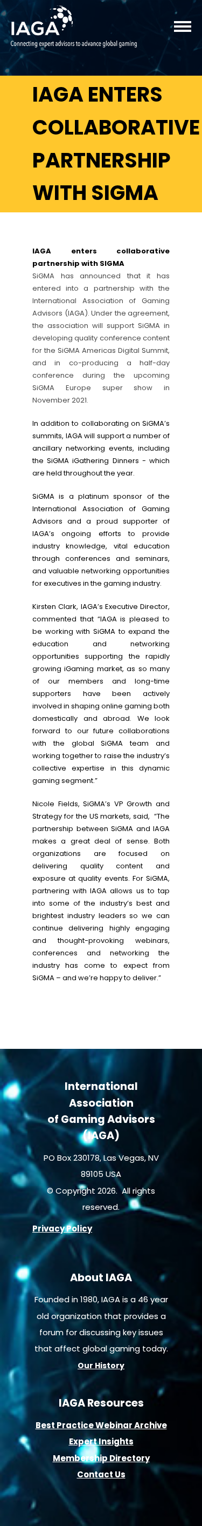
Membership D (84, 1458)
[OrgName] (74, 44)
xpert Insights (103, 1441)
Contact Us (101, 1474)
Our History (101, 1365)
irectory (132, 1458)
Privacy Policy (62, 1228)
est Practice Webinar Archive (104, 1425)
